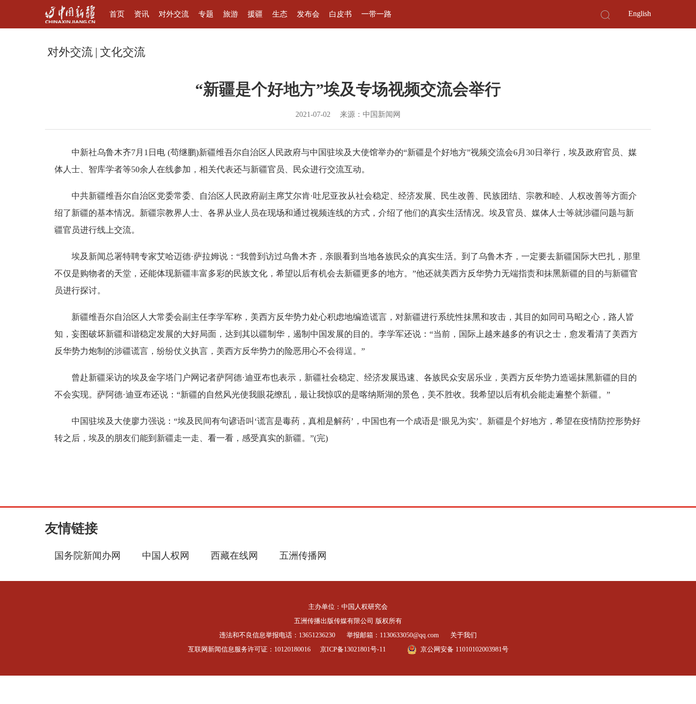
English (639, 13)
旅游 (230, 14)
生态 (279, 14)
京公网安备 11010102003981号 (464, 649)
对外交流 (174, 14)
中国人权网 (165, 555)
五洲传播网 (303, 555)
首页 (117, 14)
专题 (206, 14)
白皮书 (340, 14)
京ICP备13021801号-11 (353, 649)
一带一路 (376, 14)
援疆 (255, 14)
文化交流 (122, 52)
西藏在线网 (234, 555)
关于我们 (463, 635)
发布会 (308, 14)
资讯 (141, 14)
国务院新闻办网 (87, 555)
